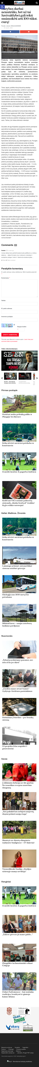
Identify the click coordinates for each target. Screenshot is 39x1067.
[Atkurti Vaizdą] (14, 324)
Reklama (18, 1051)
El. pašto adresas (6, 308)
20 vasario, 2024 (8, 28)
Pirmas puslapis (9, 390)
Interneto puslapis (7, 316)
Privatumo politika (21, 1049)
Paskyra (3, 1049)
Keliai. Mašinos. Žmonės (13, 513)
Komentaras (5, 278)
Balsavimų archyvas (6, 1047)
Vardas (3, 300)
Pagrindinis (25, 1047)
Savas (4, 759)
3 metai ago (11, 250)
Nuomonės (6, 636)
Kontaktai (17, 1047)
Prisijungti (11, 1049)
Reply (4, 260)
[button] (2, 6)
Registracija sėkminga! (7, 1051)
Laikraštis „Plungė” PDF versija (25, 1053)
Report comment (11, 260)
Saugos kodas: (22, 326)
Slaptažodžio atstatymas (7, 1053)
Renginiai (6, 881)
